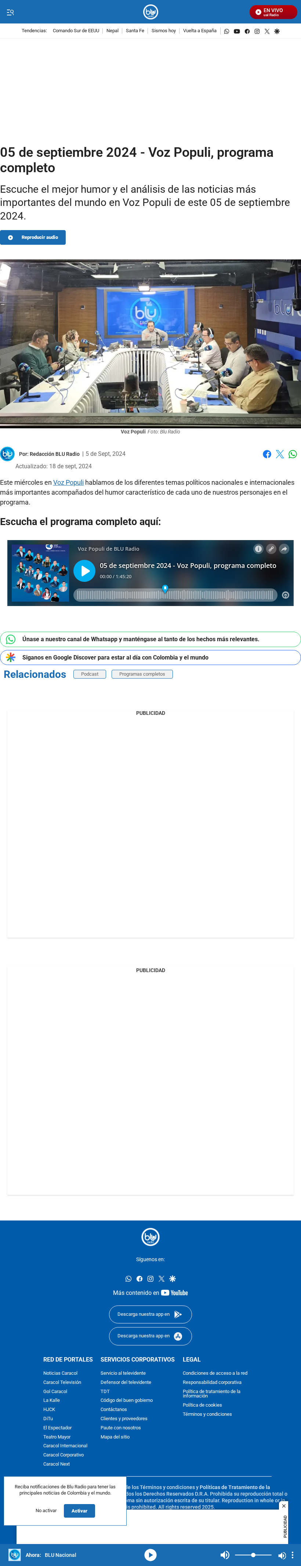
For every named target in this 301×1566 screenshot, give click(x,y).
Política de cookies (202, 1405)
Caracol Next (56, 1464)
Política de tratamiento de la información (211, 1394)
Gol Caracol (55, 1391)
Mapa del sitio (115, 1437)
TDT (105, 1391)
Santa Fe (135, 31)
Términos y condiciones (207, 1414)
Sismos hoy (164, 31)
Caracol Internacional (65, 1446)
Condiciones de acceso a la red (215, 1373)
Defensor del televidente (126, 1382)
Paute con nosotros (121, 1428)
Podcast (89, 674)
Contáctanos (114, 1410)
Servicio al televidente (123, 1373)
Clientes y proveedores (124, 1419)
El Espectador (57, 1428)
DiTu (48, 1419)
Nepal (112, 31)
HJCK (49, 1410)
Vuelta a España (200, 31)
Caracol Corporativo (63, 1455)
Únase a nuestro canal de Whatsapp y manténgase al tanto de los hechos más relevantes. (141, 639)
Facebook (267, 458)
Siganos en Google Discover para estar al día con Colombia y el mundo (115, 657)
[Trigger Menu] (10, 12)
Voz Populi (68, 482)
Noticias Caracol (60, 1373)
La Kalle (51, 1401)
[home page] (150, 11)
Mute (225, 1555)
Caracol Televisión (62, 1382)
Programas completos (142, 674)
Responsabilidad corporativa (212, 1382)
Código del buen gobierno (127, 1401)
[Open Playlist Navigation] (292, 1555)
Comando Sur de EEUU (76, 31)
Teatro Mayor (56, 1437)
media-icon (150, 1555)
